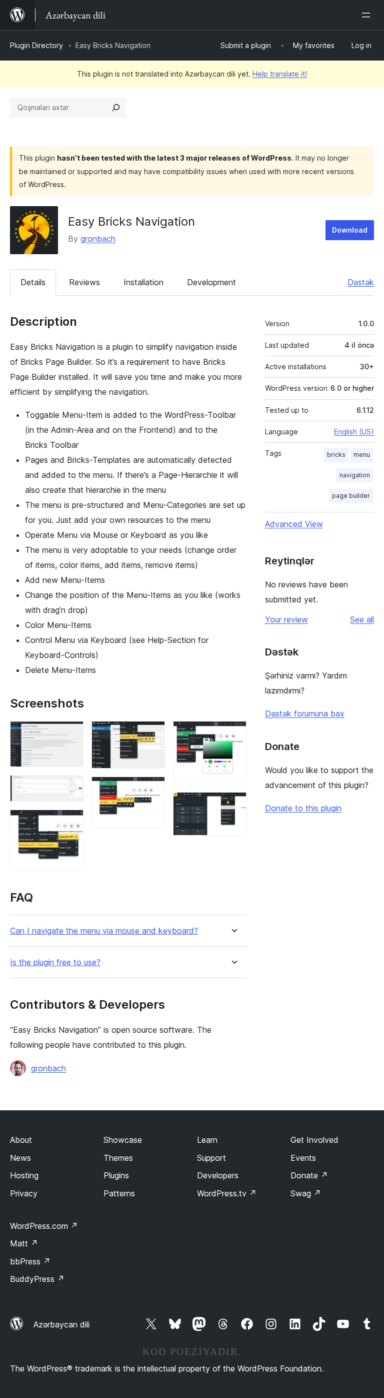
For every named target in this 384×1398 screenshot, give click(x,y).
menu (362, 454)
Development (211, 282)
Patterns (119, 1193)
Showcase (123, 1140)
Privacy (24, 1193)
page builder (351, 495)
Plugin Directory (36, 45)
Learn (207, 1140)
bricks (336, 454)
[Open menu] (368, 15)
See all (362, 619)
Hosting (24, 1175)
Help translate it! (279, 74)
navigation (355, 475)
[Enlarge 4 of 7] (151, 735)
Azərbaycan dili (62, 1324)
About (21, 1140)
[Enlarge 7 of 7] (233, 806)
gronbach (98, 239)
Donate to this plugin (303, 808)
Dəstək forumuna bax (304, 714)
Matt (24, 1243)
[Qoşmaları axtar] (116, 108)
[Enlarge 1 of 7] (70, 735)
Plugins (116, 1175)
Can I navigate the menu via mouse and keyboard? (104, 931)
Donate (309, 1175)
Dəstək (361, 282)
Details (33, 282)
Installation (144, 282)
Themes (118, 1158)
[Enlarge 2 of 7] (70, 789)
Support (211, 1158)
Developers (217, 1175)
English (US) (354, 431)
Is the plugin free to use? (55, 962)
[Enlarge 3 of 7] (70, 823)
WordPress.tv (226, 1193)
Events (303, 1158)
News (20, 1158)
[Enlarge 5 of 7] (151, 790)
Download (350, 230)
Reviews (84, 282)
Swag (305, 1193)
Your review (286, 619)
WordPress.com (44, 1226)
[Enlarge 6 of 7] (233, 735)
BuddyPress (37, 1279)
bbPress (30, 1261)
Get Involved (314, 1140)
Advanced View (294, 524)
